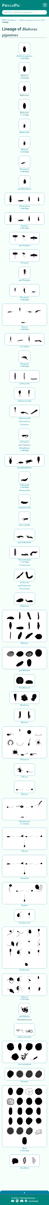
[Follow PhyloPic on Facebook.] (26, 1201)
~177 (24, 115)
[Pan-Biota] (15, 1161)
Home (4, 20)
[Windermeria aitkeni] (19, 663)
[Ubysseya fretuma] (10, 933)
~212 (24, 152)
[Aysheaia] (33, 552)
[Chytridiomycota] (19, 804)
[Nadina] (10, 626)
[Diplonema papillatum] (10, 990)
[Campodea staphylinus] (10, 339)
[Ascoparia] (19, 616)
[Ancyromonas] (29, 915)
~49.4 (24, 78)
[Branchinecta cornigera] (29, 394)
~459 (24, 329)
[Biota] (29, 1092)
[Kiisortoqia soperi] (10, 460)
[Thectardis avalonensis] (15, 698)
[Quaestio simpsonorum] (19, 680)
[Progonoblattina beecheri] (24, 181)
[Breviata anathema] (10, 834)
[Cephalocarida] (24, 411)
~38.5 (24, 58)
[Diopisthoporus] (29, 616)
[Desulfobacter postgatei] (38, 1131)
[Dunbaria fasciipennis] (15, 238)
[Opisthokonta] (38, 804)
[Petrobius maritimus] (19, 310)
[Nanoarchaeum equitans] (10, 1074)
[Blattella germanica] (24, 125)
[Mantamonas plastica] (10, 888)
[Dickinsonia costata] (38, 653)
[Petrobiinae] (10, 310)
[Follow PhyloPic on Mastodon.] (17, 1201)
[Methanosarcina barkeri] (29, 1047)
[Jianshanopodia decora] (29, 535)
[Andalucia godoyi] (29, 980)
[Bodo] (38, 980)
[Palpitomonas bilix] (19, 933)
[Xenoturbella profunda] (29, 626)
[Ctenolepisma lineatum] (33, 290)
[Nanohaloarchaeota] (29, 1074)
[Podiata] (38, 888)
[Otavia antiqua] (33, 698)
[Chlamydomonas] (24, 962)
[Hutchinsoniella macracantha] (15, 411)
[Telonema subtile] (38, 933)
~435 (24, 300)
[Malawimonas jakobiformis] (19, 915)
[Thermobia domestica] (15, 290)
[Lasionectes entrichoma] (15, 376)
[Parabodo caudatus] (38, 990)
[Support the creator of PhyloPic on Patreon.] (33, 1201)
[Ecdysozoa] (19, 575)
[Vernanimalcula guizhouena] (38, 636)
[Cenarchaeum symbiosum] (24, 1057)
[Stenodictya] (33, 238)
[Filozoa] (29, 769)
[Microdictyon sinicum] (24, 552)
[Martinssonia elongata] (24, 434)
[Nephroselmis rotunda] (29, 943)
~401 (24, 228)
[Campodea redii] (29, 339)
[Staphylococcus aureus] (38, 1101)
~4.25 (24, 1151)
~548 (24, 450)
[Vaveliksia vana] (29, 715)
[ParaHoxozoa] (29, 680)
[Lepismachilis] (38, 310)
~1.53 (24, 824)
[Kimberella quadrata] (19, 599)
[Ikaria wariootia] (10, 616)
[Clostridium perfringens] (19, 1111)
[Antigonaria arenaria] (38, 616)
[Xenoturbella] (29, 636)
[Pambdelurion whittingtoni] (24, 518)
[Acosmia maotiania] (29, 575)
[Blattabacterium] (10, 1092)
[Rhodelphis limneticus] (10, 943)
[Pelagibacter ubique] (38, 1111)
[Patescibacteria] (10, 1121)
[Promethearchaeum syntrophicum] (19, 1030)
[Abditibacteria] (19, 1101)
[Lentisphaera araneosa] (29, 1111)
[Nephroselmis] (29, 952)
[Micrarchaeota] (19, 1074)
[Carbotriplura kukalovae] (24, 273)
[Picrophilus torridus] (38, 1047)
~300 (24, 172)
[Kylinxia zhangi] (24, 478)
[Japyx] (38, 339)
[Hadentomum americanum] (10, 199)
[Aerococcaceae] (19, 1092)
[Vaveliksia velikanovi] (19, 715)
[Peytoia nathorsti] (24, 500)
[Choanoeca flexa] (38, 732)
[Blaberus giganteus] (24, 49)
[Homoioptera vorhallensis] (24, 238)
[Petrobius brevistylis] (29, 310)
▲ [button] (24, 1192)
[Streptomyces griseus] (29, 1101)
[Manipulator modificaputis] (24, 162)
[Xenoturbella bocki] (38, 626)
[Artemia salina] (19, 394)
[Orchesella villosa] (24, 357)
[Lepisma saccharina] (24, 290)
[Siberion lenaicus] (19, 535)
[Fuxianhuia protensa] (38, 460)
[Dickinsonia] (10, 653)
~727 (24, 562)
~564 (24, 487)
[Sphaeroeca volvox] (19, 732)
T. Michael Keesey (27, 1198)
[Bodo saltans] (10, 980)
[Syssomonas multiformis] (19, 787)
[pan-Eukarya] (24, 1009)
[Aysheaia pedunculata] (15, 552)
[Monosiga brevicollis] (10, 732)
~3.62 (24, 999)
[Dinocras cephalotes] (29, 199)
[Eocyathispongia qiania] (24, 698)
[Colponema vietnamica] (10, 952)
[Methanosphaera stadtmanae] (10, 1047)
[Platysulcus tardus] (29, 933)
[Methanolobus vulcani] (15, 1057)
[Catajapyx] (19, 339)
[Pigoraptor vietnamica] (19, 769)
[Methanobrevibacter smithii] (19, 1047)
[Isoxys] (29, 460)
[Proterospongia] (15, 752)
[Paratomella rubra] (10, 636)
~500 (24, 366)
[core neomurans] (33, 1057)
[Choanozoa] (38, 742)
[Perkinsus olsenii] (19, 943)
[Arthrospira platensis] (10, 1111)
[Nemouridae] (19, 199)
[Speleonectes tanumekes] (24, 376)
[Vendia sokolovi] (29, 663)
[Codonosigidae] (24, 752)
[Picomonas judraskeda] (38, 943)
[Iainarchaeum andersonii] (38, 1074)
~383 (24, 208)
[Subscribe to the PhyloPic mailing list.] (12, 1201)
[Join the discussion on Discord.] (21, 1201)
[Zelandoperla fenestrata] (38, 199)
